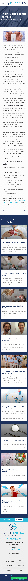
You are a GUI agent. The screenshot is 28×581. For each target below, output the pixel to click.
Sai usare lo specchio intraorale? (14, 441)
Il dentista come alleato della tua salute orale (13, 407)
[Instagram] (25, 3)
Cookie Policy (21, 579)
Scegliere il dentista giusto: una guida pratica (14, 372)
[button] (3, 3)
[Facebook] (23, 3)
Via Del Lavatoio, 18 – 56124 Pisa (14, 542)
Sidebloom (12, 575)
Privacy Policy (13, 579)
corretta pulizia (21, 200)
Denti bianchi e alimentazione (13, 242)
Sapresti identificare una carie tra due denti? (13, 471)
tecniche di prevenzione (10, 202)
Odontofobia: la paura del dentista (11, 502)
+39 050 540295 (15, 544)
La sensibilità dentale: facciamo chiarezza (13, 340)
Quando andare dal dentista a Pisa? (13, 307)
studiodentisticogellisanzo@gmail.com (14, 549)
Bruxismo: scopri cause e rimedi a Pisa (14, 274)
